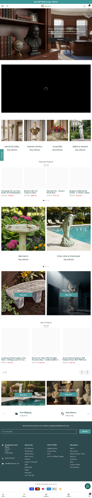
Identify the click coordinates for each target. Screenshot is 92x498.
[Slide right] (87, 372)
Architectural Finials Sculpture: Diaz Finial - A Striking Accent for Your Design (13, 359)
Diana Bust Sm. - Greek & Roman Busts (55, 192)
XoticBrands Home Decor (49, 484)
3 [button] (48, 56)
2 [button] (46, 56)
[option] (46, 34)
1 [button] (44, 56)
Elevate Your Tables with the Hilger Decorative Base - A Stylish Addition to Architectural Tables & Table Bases (45, 359)
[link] (12, 130)
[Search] (7, 6)
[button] (3, 33)
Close (90, 2)
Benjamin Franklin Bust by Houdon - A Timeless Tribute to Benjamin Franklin (79, 192)
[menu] (2, 6)
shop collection (12, 150)
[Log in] (84, 6)
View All (46, 165)
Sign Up (85, 431)
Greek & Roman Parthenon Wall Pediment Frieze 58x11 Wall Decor (74, 359)
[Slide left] (82, 372)
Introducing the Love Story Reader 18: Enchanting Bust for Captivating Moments (10, 192)
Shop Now (60, 39)
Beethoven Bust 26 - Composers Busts (31, 192)
